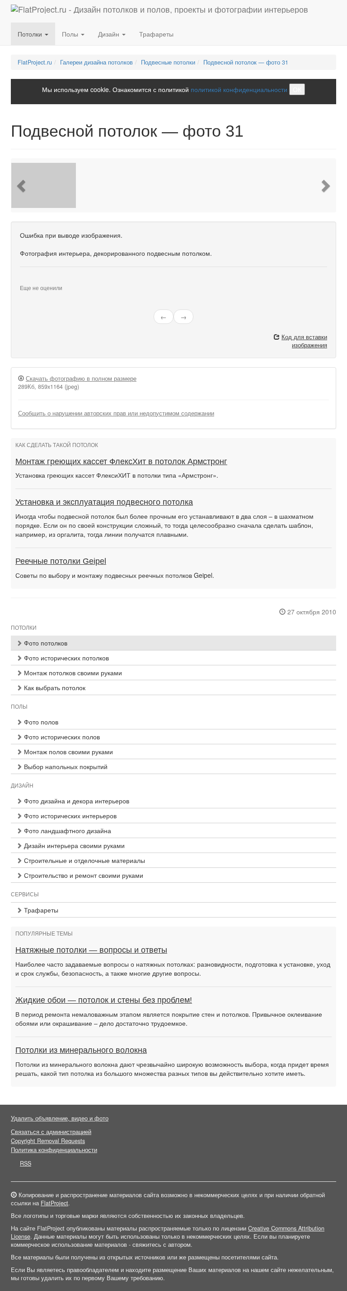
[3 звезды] (33, 280)
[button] (22, 185)
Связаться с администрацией (51, 1132)
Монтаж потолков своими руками (72, 672)
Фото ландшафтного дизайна (66, 830)
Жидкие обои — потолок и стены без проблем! (103, 1000)
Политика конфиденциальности (54, 1150)
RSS (25, 1163)
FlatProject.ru (35, 62)
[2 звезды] (28, 280)
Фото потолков (44, 642)
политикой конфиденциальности (239, 89)
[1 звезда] (22, 280)
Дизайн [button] (109, 33)
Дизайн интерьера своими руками (73, 845)
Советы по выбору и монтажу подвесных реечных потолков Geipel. (114, 575)
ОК (297, 89)
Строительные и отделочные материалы (83, 860)
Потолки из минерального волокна (81, 1050)
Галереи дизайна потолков (96, 62)
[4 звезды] (39, 280)
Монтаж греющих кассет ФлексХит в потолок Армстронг (121, 461)
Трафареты (156, 33)
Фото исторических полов (61, 736)
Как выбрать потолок (53, 687)
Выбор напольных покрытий (65, 766)
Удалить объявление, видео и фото (59, 1118)
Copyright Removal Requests (48, 1141)
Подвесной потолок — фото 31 (245, 62)
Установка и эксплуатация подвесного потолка (104, 502)
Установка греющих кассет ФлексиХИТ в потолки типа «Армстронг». (116, 475)
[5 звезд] (44, 280)
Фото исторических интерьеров (69, 815)
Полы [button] (71, 33)
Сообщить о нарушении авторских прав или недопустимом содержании (116, 413)
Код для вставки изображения (304, 341)
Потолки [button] (31, 33)
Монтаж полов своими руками (67, 751)
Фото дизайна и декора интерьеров (75, 800)
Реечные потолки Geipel (60, 561)
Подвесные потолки (168, 62)
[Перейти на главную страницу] (159, 11)
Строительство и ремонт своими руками (82, 875)
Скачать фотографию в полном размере (81, 378)
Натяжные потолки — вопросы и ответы (91, 949)
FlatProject (54, 1203)
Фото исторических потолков (65, 657)
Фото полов (40, 721)
